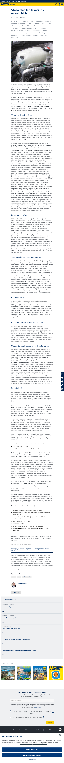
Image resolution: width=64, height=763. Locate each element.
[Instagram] (31, 729)
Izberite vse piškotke (32, 749)
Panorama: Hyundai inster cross (12, 607)
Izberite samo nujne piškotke (32, 755)
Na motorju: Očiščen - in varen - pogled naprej (16, 640)
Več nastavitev (32, 759)
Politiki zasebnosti (37, 707)
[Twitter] (19, 729)
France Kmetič (22, 583)
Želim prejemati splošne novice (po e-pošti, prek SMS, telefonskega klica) (31, 712)
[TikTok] (43, 729)
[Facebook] (13, 729)
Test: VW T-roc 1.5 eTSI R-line (11, 629)
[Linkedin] (25, 729)
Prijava (50, 723)
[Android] (50, 729)
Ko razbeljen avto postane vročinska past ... (15, 618)
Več (3, 611)
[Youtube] (37, 729)
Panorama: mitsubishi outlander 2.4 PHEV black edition (19, 651)
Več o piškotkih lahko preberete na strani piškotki (33, 744)
